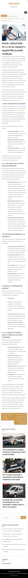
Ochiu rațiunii (14, 3)
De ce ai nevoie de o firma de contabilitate (7, 417)
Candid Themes (14, 575)
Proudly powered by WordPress (8, 573)
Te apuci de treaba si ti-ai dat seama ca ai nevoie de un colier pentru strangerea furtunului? (21, 419)
